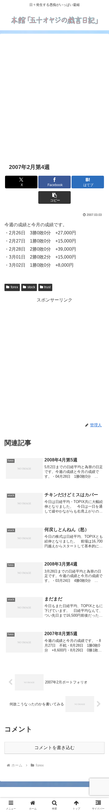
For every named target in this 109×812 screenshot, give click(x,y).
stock (31, 287)
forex (14, 287)
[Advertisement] (54, 97)
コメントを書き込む (54, 747)
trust (47, 287)
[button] (54, 197)
